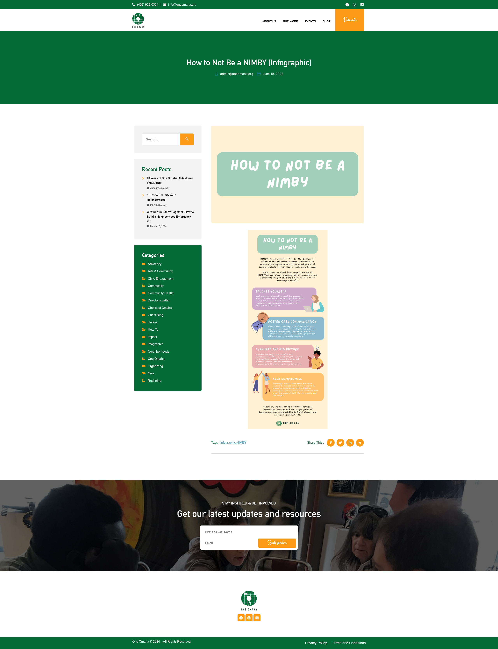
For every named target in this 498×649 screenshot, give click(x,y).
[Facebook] (241, 617)
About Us (269, 21)
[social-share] (331, 443)
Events (310, 21)
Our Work (290, 21)
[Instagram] (249, 617)
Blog (326, 21)
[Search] (187, 139)
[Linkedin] (256, 617)
